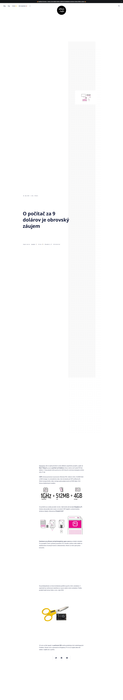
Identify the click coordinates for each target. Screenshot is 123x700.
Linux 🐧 (41, 244)
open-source (27, 244)
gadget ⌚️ (34, 244)
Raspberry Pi (48, 244)
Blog (5, 6)
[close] (121, 2)
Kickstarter (57, 244)
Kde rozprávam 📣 (23, 6)
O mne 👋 (14, 6)
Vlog (9, 6)
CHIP (79, 466)
